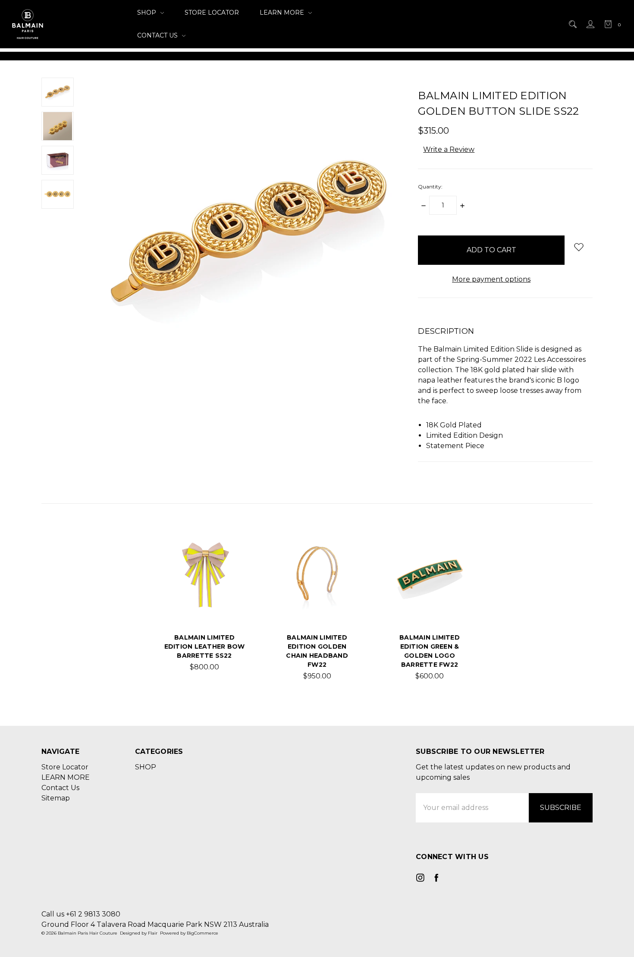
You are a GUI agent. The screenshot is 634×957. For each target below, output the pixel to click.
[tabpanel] (204, 608)
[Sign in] (590, 24)
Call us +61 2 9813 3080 (80, 914)
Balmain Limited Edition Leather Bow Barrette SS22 (204, 646)
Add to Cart (204, 602)
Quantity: (430, 186)
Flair (152, 933)
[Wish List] (231, 568)
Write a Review (448, 149)
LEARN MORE (283, 12)
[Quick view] (231, 549)
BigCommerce (202, 933)
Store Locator (212, 12)
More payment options (491, 279)
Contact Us (158, 35)
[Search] (572, 24)
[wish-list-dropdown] (579, 247)
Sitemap (55, 798)
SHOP (147, 12)
